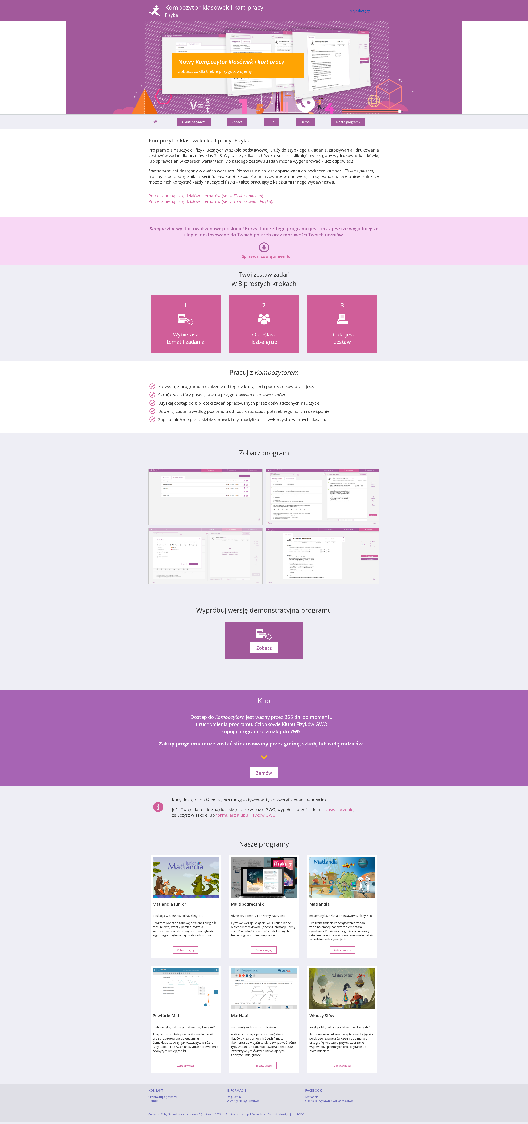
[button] (264, 67)
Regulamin (234, 1097)
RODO (300, 1114)
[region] (264, 68)
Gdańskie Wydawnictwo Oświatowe (329, 1101)
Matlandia (311, 1097)
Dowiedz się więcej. (279, 1114)
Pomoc (153, 1101)
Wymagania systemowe (243, 1101)
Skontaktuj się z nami (162, 1097)
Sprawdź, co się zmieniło (266, 256)
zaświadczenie (339, 809)
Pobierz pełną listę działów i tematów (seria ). (206, 196)
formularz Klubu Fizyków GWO (246, 815)
